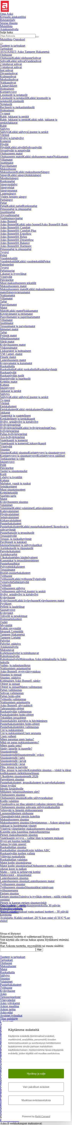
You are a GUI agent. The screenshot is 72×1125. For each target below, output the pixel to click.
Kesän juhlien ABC (38, 850)
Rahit (3, 125)
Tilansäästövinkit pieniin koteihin (20, 816)
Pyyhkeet (5, 603)
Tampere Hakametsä (12, 634)
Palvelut (5, 640)
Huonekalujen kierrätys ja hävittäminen (23, 720)
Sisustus (5, 449)
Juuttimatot (6, 162)
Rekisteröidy (7, 20)
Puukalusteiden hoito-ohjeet (17, 714)
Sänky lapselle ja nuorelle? (16, 748)
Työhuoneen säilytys (12, 588)
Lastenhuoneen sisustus (14, 878)
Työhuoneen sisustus (12, 884)
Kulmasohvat (8, 76)
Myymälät (6, 625)
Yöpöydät (6, 276)
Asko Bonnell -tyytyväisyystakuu (20, 671)
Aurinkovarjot (8, 554)
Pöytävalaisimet (9, 514)
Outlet (3, 622)
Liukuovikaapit (37, 443)
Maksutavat (7, 650)
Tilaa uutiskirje (9, 1018)
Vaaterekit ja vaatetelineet (15, 415)
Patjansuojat (7, 270)
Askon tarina (8, 1009)
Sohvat (36, 58)
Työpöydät (39, 579)
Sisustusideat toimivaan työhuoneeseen (26, 889)
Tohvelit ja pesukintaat (13, 616)
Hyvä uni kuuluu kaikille (15, 841)
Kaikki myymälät (10, 628)
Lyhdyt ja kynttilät (11, 477)
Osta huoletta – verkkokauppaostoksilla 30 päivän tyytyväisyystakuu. (30, 898)
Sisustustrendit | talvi (12, 757)
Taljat (3, 301)
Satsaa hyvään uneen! (13, 844)
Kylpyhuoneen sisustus (14, 502)
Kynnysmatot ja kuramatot (16, 363)
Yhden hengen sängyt (13, 196)
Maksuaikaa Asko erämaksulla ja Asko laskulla (33, 661)
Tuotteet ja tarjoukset (12, 45)
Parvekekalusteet (10, 551)
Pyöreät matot (8, 335)
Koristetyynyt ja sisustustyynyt (46, 452)
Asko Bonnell (8, 221)
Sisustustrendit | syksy (30, 754)
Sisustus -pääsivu (10, 677)
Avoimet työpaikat (11, 1015)
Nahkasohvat (8, 82)
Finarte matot (8, 357)
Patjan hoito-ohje (10, 696)
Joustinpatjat (7, 212)
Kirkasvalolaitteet (10, 520)
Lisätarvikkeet (8, 85)
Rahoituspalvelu (10, 656)
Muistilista (6, 26)
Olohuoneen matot (11, 153)
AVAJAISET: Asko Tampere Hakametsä (24, 51)
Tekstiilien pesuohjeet (13, 717)
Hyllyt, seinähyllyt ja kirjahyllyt (19, 421)
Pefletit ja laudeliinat (12, 606)
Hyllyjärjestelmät (10, 424)
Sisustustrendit (8, 751)
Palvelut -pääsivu (10, 643)
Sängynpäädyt (8, 184)
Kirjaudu (13, 16)
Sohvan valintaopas (12, 693)
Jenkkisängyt (33, 175)
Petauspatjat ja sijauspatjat (15, 209)
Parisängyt (6, 199)
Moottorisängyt (9, 178)
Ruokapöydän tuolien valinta (17, 853)
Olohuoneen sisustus (12, 794)
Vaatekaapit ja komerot (14, 440)
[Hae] (37, 36)
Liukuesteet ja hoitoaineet (15, 350)
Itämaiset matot (9, 329)
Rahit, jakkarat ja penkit (14, 116)
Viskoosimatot (8, 347)
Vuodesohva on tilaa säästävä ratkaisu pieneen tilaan (31, 804)
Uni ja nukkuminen (11, 730)
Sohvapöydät (34, 147)
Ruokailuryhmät (47, 369)
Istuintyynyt (7, 387)
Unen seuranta (32, 733)
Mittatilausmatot (9, 338)
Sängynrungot (8, 190)
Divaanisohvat (8, 73)
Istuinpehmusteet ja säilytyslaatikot (21, 545)
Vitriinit (4, 135)
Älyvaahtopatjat (9, 215)
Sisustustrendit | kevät (13, 761)
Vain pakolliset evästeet (36, 1086)
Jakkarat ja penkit (10, 391)
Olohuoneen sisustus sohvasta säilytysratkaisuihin (30, 807)
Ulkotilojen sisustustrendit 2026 (19, 776)
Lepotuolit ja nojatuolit (13, 95)
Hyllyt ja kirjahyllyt (12, 138)
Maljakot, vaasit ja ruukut (15, 483)
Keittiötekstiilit (9, 492)
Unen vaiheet (8, 736)
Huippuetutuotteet (11, 619)
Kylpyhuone (7, 597)
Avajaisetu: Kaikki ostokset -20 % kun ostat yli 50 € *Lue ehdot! (35, 910)
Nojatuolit (6, 104)
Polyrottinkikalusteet (12, 566)
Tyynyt (4, 252)
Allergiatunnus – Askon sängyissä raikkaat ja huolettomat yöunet (35, 824)
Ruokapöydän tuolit (12, 375)
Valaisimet (6, 505)
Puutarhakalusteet (10, 523)
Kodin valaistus (9, 801)
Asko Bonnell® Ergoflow (15, 233)
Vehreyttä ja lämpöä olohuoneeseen (21, 810)
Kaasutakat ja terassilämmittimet (19, 560)
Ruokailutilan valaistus (13, 859)
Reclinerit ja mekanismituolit (17, 107)
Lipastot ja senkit (38, 132)
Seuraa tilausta (8, 23)
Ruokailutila (7, 366)
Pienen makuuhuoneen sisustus (19, 835)
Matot (3, 307)
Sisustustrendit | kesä (12, 764)
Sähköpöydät (21, 582)
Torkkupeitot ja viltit (12, 458)
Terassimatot (7, 569)
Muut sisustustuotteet (12, 489)
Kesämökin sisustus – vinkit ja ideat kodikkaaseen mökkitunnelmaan (35, 771)
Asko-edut (6, 1012)
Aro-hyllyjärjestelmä (12, 437)
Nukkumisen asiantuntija (15, 702)
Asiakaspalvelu (9, 646)
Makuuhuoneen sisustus (14, 819)
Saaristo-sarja (8, 495)
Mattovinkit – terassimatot (15, 875)
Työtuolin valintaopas (13, 699)
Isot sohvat (6, 70)
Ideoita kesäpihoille (11, 788)
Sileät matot (7, 341)
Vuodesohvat (33, 61)
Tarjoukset (6, 48)
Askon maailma (9, 1006)
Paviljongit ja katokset (13, 542)
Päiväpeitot (6, 280)
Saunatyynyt (7, 609)
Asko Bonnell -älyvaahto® (16, 705)
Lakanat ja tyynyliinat (13, 273)
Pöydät (4, 144)
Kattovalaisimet (9, 511)
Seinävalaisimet (9, 517)
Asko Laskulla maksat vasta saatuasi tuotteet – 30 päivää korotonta (34, 904)
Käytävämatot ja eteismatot (16, 313)
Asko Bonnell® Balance (15, 243)
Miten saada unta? (11, 745)
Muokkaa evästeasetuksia (36, 1100)
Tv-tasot (5, 113)
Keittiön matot (8, 381)
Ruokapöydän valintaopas (15, 711)
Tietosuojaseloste (10, 997)
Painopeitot (7, 264)
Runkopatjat (7, 181)
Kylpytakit (6, 613)
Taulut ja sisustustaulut (13, 471)
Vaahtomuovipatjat (11, 218)
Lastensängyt (8, 193)
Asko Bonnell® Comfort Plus (18, 230)
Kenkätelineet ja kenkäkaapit (17, 418)
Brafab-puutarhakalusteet (15, 572)
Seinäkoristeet (8, 486)
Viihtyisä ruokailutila (12, 856)
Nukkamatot (60, 156)
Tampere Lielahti (10, 637)
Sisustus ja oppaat (11, 674)
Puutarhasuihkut (10, 563)
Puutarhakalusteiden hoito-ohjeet (20, 724)
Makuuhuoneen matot (13, 286)
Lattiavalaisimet (43, 508)
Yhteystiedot (7, 1000)
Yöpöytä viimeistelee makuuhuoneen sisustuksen (29, 828)
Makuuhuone (8, 169)
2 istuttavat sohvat (11, 64)
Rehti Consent (42, 1116)
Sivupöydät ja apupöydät (15, 150)
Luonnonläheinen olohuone (16, 813)
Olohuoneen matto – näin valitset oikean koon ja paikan (35, 867)
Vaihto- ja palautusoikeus (15, 665)
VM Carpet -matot (11, 354)
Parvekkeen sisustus (12, 779)
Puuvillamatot (8, 165)
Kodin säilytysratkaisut (39, 798)
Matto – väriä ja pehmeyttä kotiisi (20, 872)
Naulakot (47, 409)
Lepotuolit (17, 101)
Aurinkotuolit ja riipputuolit (16, 548)
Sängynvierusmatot (18, 292)
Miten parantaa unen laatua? (17, 739)
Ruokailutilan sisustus (13, 847)
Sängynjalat (7, 187)
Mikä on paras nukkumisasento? (19, 742)
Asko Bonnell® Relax (13, 236)
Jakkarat (12, 122)
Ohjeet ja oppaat (10, 683)
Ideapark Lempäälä (11, 631)
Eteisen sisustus (9, 893)
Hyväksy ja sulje (36, 1073)
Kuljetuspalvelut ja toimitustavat (19, 653)
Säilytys (5, 128)
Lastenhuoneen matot (13, 360)
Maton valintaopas (31, 687)
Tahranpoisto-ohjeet (12, 708)
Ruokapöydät (8, 372)
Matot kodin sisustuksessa (15, 862)
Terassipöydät (8, 535)
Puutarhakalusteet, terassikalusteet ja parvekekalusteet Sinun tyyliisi (32, 784)
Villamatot (6, 159)
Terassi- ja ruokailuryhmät (15, 539)
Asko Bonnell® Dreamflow (17, 239)
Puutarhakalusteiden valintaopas (19, 727)
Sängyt (45, 172)
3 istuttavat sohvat (11, 67)
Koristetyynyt (8, 91)
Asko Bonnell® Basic (54, 224)
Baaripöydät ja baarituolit (15, 378)
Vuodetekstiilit (8, 258)
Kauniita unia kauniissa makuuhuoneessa (25, 831)
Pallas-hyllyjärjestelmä (13, 434)
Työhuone (6, 576)
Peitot (3, 255)
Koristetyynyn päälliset (51, 455)
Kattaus (4, 384)
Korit (3, 474)
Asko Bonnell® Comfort (15, 227)
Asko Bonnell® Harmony (15, 246)
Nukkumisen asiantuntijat (15, 668)
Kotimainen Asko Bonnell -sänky (20, 680)
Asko (3, 994)
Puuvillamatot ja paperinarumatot (20, 317)
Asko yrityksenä (10, 1003)
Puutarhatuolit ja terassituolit (17, 532)
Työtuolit (5, 585)
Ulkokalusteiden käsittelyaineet (19, 557)
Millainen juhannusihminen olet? (20, 791)
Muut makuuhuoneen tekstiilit (18, 283)
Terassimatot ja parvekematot (17, 326)
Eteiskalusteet (8, 406)
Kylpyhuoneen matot (13, 344)
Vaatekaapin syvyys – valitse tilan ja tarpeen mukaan (32, 838)
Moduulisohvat (9, 79)
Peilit (3, 465)
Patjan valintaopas (11, 690)
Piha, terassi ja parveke (14, 767)
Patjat (3, 202)
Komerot (5, 141)
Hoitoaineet (7, 88)
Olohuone (6, 54)
